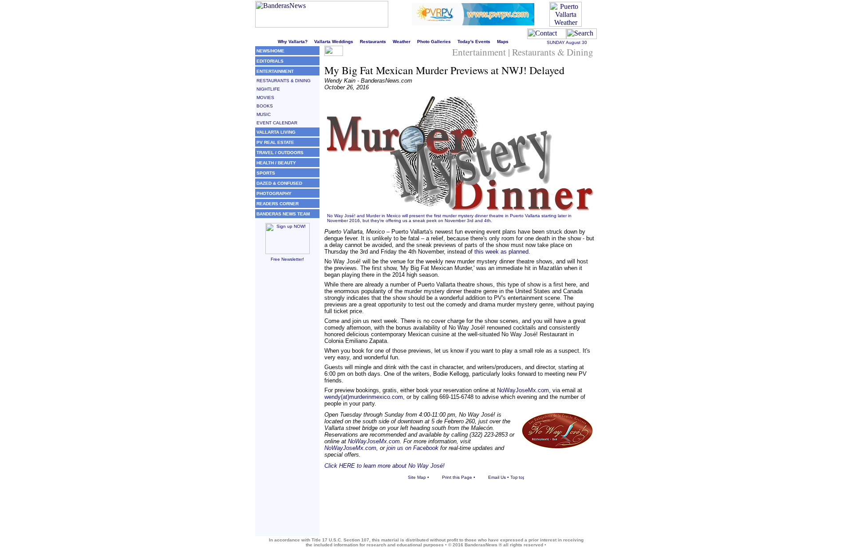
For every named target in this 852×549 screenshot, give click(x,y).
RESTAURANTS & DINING (283, 80)
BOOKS (264, 105)
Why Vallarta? (293, 41)
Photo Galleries (434, 41)
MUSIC (263, 114)
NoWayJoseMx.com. (375, 441)
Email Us (497, 477)
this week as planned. (502, 251)
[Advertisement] (287, 403)
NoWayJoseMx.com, (524, 390)
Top (514, 477)
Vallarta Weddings (333, 41)
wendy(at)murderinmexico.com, (364, 397)
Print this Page (457, 477)
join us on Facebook (412, 448)
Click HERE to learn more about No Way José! (384, 465)
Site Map (417, 477)
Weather (401, 41)
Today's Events (474, 41)
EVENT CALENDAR (276, 122)
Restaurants (373, 41)
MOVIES (265, 97)
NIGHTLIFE (268, 89)
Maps (503, 41)
